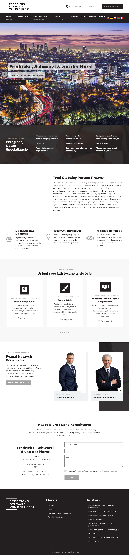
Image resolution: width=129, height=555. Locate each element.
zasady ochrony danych (107, 471)
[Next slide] (124, 74)
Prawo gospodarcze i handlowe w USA (75, 137)
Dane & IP (40, 143)
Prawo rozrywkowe (74, 143)
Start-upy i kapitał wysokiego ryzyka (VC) (79, 149)
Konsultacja (15, 83)
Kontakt (92, 6)
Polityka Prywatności (56, 517)
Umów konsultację (112, 6)
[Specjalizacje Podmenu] (31, 16)
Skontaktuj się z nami (17, 383)
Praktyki (84, 17)
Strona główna (9, 18)
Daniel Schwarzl (103, 397)
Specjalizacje (23, 17)
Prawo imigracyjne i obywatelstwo (45, 149)
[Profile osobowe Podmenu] (68, 18)
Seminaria (75, 17)
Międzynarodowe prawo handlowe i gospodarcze (47, 137)
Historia (92, 17)
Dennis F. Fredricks (66, 397)
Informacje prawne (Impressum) (60, 513)
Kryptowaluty (102, 143)
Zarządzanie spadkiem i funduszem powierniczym (107, 137)
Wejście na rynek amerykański (40, 18)
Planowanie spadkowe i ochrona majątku (106, 149)
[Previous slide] (4, 74)
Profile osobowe (59, 18)
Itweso (77, 552)
